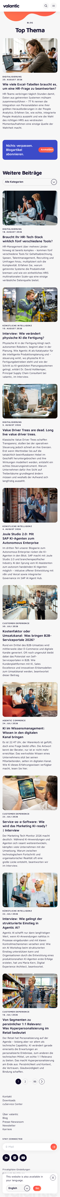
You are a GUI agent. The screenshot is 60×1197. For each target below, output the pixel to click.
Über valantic (10, 1114)
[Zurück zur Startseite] (11, 6)
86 (34, 1081)
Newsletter (9, 1125)
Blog (5, 1117)
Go (37, 1188)
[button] (53, 6)
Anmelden (47, 149)
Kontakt (7, 1096)
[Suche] (46, 6)
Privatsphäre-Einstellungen (16, 1169)
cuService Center (13, 1104)
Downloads (9, 1100)
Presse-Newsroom (13, 1121)
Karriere (7, 1129)
